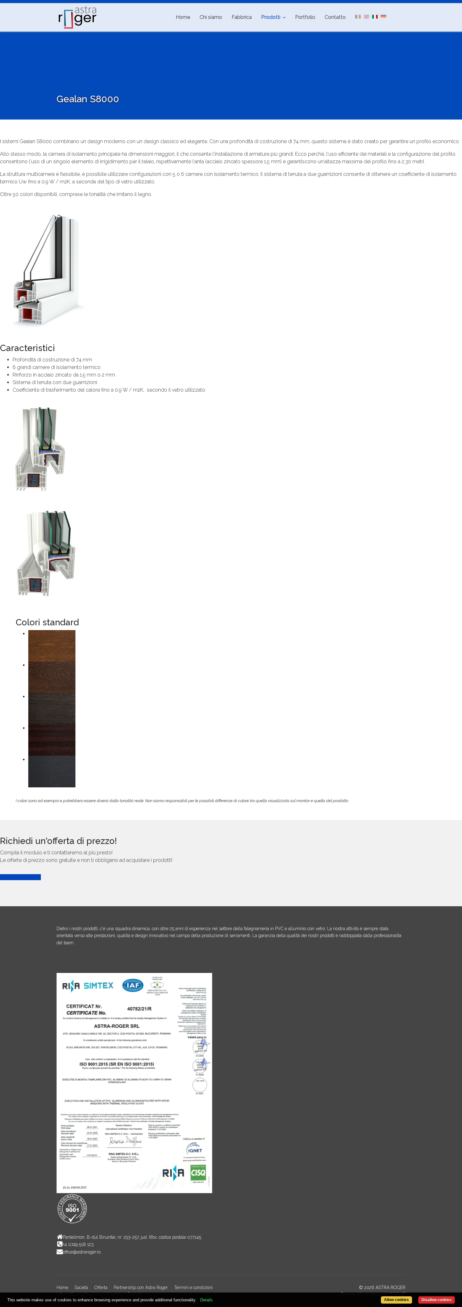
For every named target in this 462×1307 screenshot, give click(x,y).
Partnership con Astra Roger (141, 1287)
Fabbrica (242, 17)
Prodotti (270, 17)
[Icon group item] (63, 962)
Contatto (335, 17)
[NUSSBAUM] (237, 677)
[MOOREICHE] (237, 708)
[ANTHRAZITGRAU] (237, 771)
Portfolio (305, 17)
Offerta (100, 1287)
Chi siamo (211, 17)
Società (81, 1287)
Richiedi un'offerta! (20, 877)
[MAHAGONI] (237, 740)
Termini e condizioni (193, 1287)
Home (183, 17)
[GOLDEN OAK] (237, 646)
